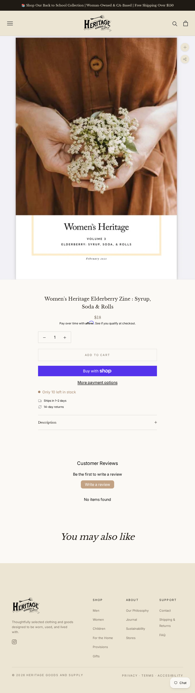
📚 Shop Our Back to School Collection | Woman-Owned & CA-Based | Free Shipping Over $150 (97, 5)
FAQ (162, 635)
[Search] (174, 23)
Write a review (97, 484)
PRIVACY (130, 675)
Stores (131, 638)
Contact (165, 610)
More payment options (97, 382)
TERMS (147, 675)
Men (96, 610)
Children (99, 628)
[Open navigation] (10, 23)
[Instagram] (14, 641)
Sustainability (135, 628)
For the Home (103, 638)
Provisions (100, 647)
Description (47, 422)
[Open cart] (185, 23)
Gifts (96, 656)
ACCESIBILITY (170, 675)
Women (98, 619)
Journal (131, 619)
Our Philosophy (137, 610)
